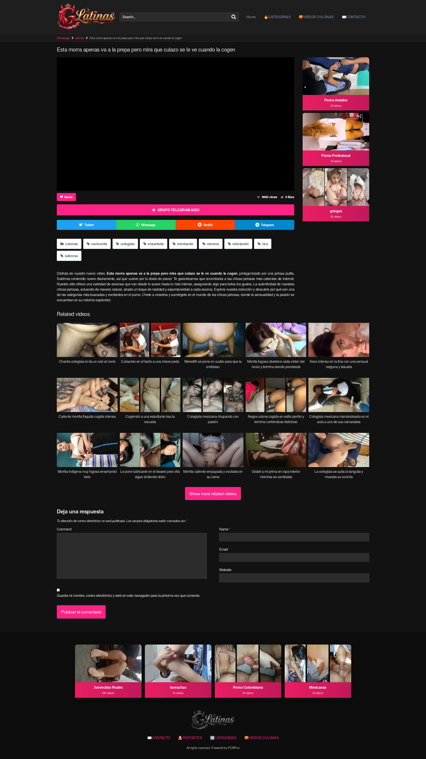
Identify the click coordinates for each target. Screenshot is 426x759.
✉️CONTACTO (353, 16)
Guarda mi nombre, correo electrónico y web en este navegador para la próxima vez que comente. (128, 595)
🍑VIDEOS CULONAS (316, 16)
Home (251, 16)
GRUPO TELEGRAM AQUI (178, 209)
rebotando (240, 243)
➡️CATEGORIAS (223, 737)
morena (212, 243)
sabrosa (71, 255)
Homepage (63, 38)
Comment (64, 529)
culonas (79, 38)
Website (225, 569)
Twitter (89, 225)
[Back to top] (413, 744)
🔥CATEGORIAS (277, 16)
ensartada (155, 243)
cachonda (98, 243)
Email (224, 549)
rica (264, 243)
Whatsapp (148, 225)
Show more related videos (213, 493)
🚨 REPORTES (190, 737)
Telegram (267, 225)
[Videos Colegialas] (86, 17)
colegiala (127, 243)
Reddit (208, 225)
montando (184, 243)
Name (224, 529)
